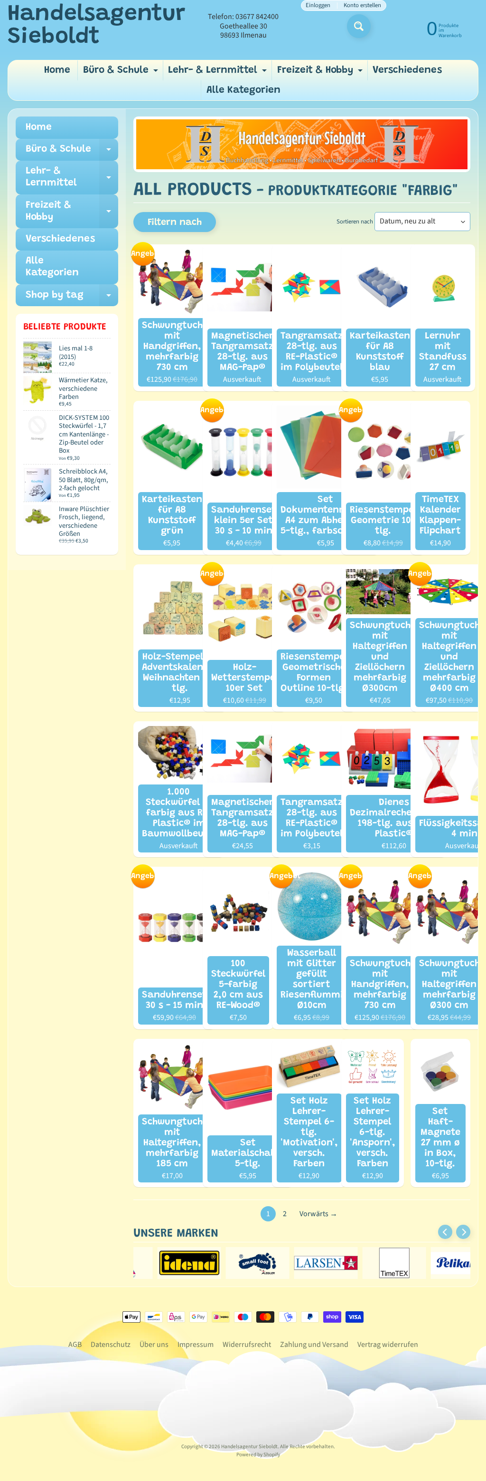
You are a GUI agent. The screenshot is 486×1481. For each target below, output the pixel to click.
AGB (75, 1344)
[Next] (463, 1232)
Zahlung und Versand (314, 1344)
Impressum (196, 1344)
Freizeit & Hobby (321, 73)
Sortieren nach (354, 221)
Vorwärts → (318, 1214)
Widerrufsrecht (247, 1344)
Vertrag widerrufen (387, 1344)
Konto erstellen (362, 5)
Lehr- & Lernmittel (218, 73)
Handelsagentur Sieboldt (96, 26)
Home (57, 71)
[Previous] (445, 1232)
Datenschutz (111, 1344)
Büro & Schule (121, 73)
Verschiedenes (407, 71)
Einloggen (318, 5)
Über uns (154, 1344)
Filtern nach (175, 222)
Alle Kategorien (243, 91)
